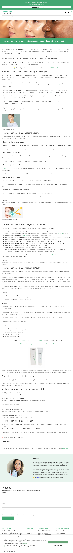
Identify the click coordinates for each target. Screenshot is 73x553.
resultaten (41, 340)
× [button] (71, 536)
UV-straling (5, 168)
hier (38, 477)
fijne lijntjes (14, 98)
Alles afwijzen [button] (58, 545)
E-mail (4, 509)
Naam (3, 503)
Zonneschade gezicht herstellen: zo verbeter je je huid (17, 445)
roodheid (60, 233)
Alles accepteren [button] (58, 542)
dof (50, 92)
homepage (65, 448)
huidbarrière (27, 84)
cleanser (21, 149)
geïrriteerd (59, 84)
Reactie (4, 492)
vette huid (25, 235)
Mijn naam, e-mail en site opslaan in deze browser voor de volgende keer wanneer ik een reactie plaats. (28, 515)
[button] (25, 551)
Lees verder (25, 543)
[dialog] (36, 544)
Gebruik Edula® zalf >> (52, 68)
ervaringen (24, 340)
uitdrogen (53, 84)
